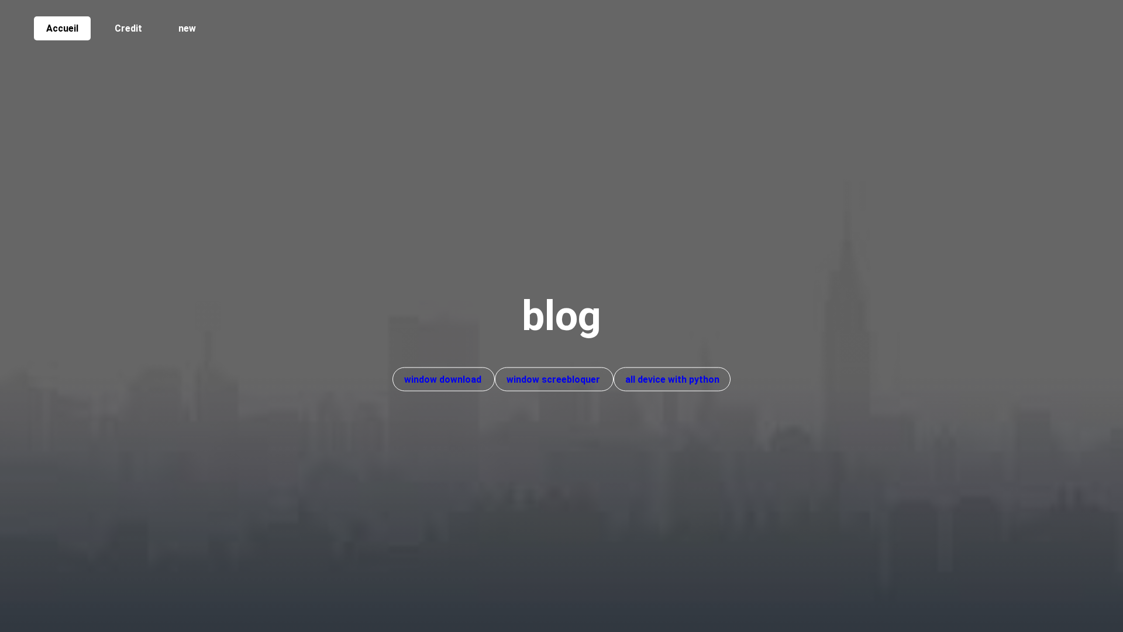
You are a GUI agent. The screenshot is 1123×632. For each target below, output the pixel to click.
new (187, 28)
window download (444, 379)
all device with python (672, 379)
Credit (128, 28)
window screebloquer (554, 379)
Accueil (62, 28)
